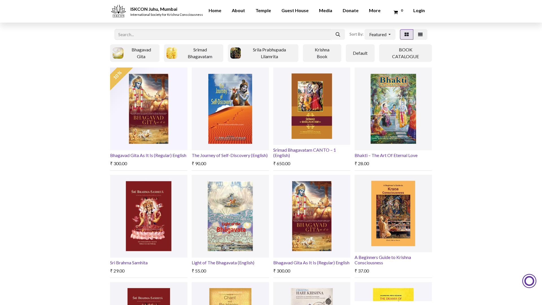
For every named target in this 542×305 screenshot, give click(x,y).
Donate (351, 10)
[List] (420, 34)
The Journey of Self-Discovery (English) (230, 155)
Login (419, 10)
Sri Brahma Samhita (129, 262)
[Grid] (407, 34)
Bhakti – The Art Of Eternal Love (386, 155)
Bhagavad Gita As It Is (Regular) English (148, 155)
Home (215, 10)
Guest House (295, 10)
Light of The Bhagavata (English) (223, 262)
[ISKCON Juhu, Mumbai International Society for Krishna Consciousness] (119, 7)
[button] (379, 34)
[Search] (338, 34)
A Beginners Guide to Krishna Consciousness (383, 259)
